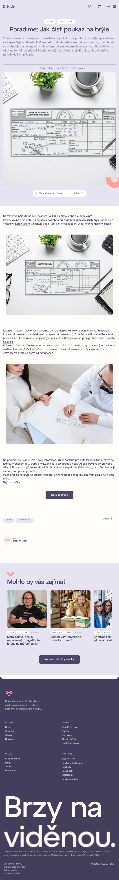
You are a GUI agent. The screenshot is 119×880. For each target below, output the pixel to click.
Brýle (8, 727)
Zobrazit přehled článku (51, 193)
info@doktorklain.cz (72, 763)
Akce (8, 767)
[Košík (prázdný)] (99, 6)
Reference (10, 771)
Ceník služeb (69, 739)
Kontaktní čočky (70, 743)
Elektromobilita (10, 870)
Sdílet (76, 193)
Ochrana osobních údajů (14, 867)
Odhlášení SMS (70, 780)
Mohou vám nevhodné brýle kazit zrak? (66, 639)
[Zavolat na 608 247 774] (89, 6)
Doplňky (9, 739)
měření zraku (22, 224)
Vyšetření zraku (70, 727)
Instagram (67, 775)
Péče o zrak (66, 22)
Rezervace (67, 735)
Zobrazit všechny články (59, 659)
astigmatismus (89, 346)
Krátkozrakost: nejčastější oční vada (39, 338)
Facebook (67, 771)
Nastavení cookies (12, 873)
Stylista (65, 731)
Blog (7, 763)
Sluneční (9, 731)
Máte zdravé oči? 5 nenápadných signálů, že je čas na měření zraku (23, 640)
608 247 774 (68, 758)
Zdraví (50, 22)
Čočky (8, 735)
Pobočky (66, 767)
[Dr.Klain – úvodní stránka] (9, 6)
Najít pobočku (59, 495)
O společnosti (12, 759)
